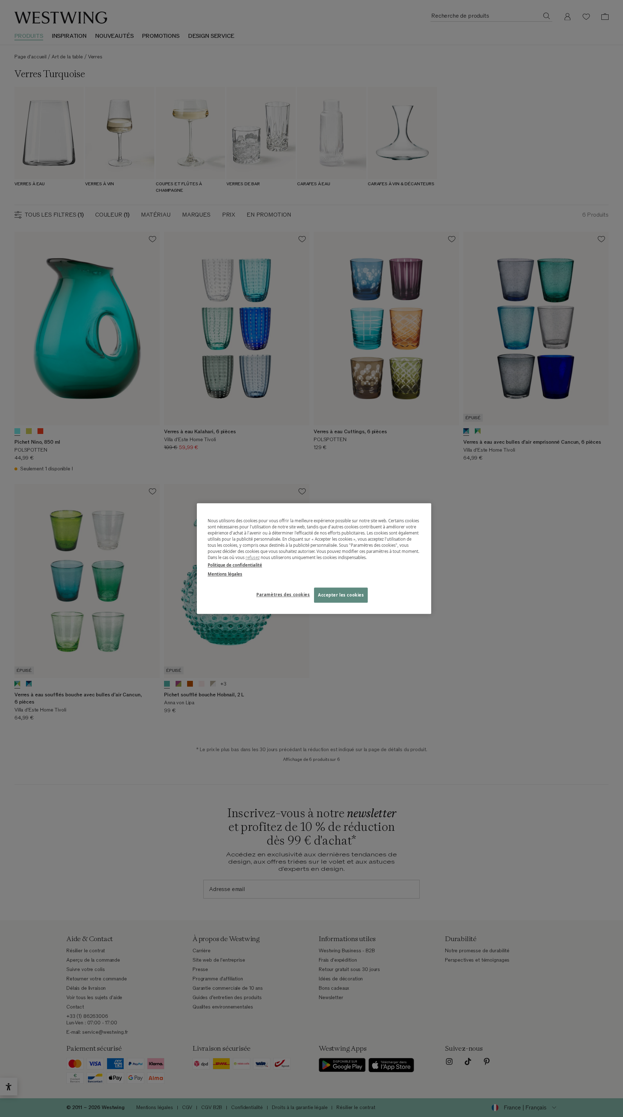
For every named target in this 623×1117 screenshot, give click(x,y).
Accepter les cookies (341, 595)
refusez (253, 557)
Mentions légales (225, 574)
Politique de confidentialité (235, 565)
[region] (314, 558)
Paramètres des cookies (283, 594)
